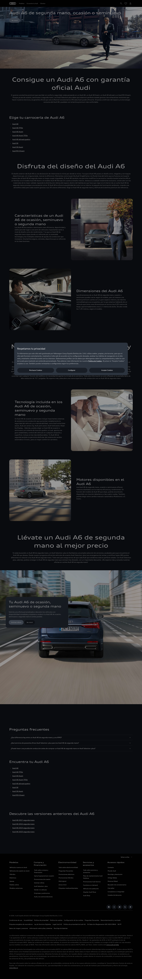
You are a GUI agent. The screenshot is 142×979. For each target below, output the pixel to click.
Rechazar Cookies (35, 370)
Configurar (71, 370)
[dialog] (71, 359)
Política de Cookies (95, 361)
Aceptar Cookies (107, 370)
